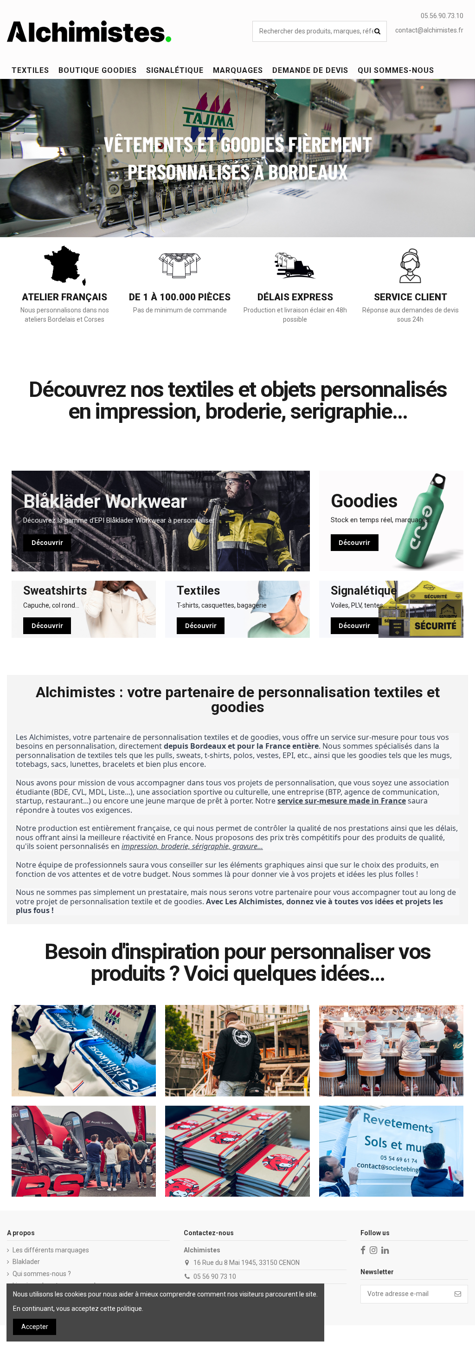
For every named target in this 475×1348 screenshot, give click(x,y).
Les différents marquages (51, 1250)
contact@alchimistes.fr (429, 30)
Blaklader (26, 1261)
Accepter (34, 1326)
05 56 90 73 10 (214, 1276)
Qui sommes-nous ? (42, 1273)
